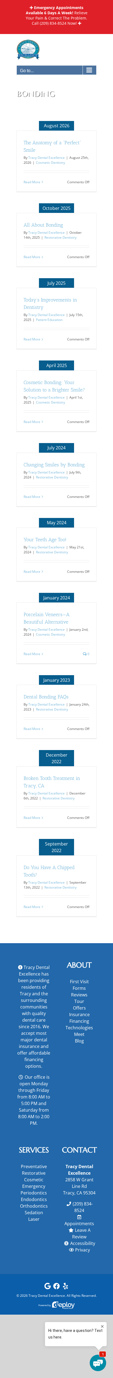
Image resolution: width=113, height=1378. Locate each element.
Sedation (34, 1213)
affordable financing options (37, 1059)
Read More (32, 182)
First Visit (79, 982)
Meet (79, 1034)
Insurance (79, 1014)
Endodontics (34, 1199)
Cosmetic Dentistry (50, 162)
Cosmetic (33, 1180)
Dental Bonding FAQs (46, 697)
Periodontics (34, 1193)
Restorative (34, 1173)
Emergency (33, 1186)
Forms (79, 988)
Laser (33, 1219)
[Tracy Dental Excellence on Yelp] (65, 1287)
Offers (79, 1008)
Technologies (79, 1028)
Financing (79, 1021)
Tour (79, 1001)
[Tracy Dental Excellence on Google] (47, 1287)
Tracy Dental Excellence (46, 157)
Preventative (34, 1166)
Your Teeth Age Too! (45, 540)
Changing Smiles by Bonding (54, 465)
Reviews (79, 995)
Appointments (79, 1224)
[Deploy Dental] (63, 1305)
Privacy (82, 1250)
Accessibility (82, 1243)
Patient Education (49, 319)
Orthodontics (34, 1206)
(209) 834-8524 (53, 23)
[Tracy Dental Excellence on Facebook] (56, 1287)
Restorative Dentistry (60, 237)
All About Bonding (43, 225)
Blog (79, 1041)
